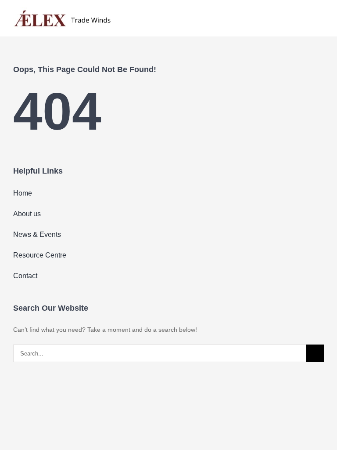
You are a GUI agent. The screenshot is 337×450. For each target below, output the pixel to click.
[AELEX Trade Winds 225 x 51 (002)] (62, 10)
